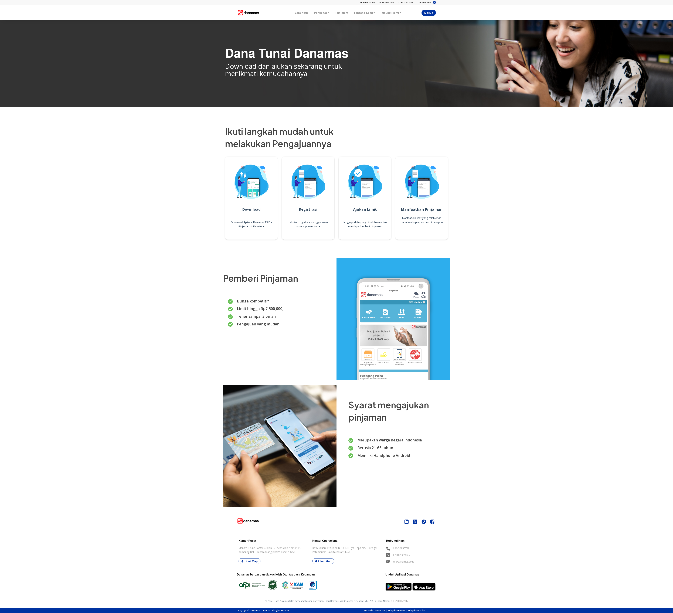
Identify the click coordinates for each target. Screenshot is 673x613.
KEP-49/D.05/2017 (399, 601)
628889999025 (401, 555)
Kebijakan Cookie (416, 610)
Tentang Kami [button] (363, 12)
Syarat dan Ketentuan (374, 610)
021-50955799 (401, 548)
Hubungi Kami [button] (389, 12)
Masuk (428, 12)
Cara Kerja (302, 12)
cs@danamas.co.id (403, 561)
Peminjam (341, 12)
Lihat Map (251, 561)
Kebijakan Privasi (396, 610)
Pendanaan (321, 12)
